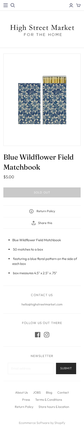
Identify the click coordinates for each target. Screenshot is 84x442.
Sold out (42, 192)
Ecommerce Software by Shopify (42, 423)
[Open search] (13, 5)
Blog (49, 392)
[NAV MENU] (5, 5)
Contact (63, 392)
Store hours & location (54, 407)
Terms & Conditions (48, 400)
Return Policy (24, 407)
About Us (21, 392)
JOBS (37, 392)
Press (26, 400)
